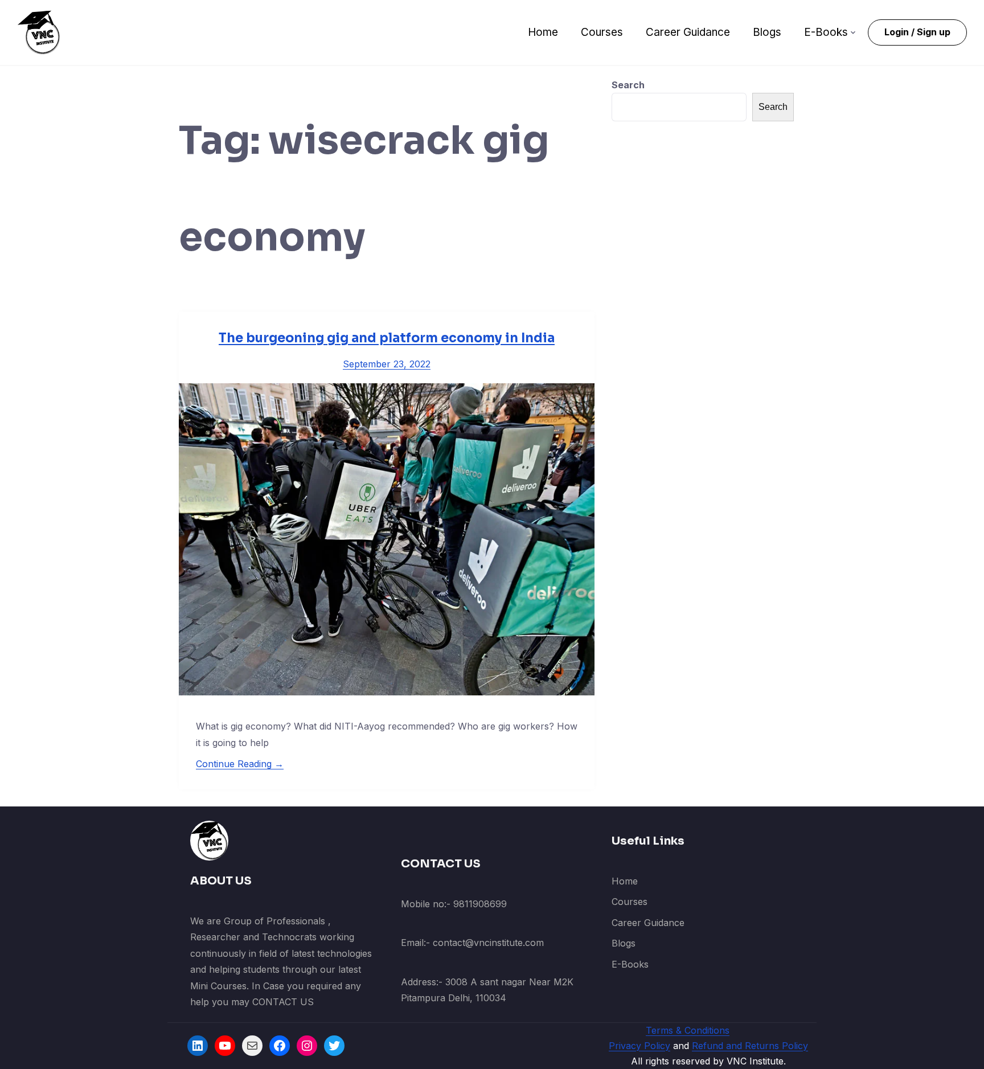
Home (543, 32)
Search (628, 85)
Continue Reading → (240, 763)
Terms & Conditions (687, 1030)
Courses (602, 32)
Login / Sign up (917, 32)
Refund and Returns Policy (750, 1045)
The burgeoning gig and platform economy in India (387, 338)
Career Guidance (688, 32)
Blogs (767, 32)
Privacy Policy (639, 1045)
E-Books (826, 32)
